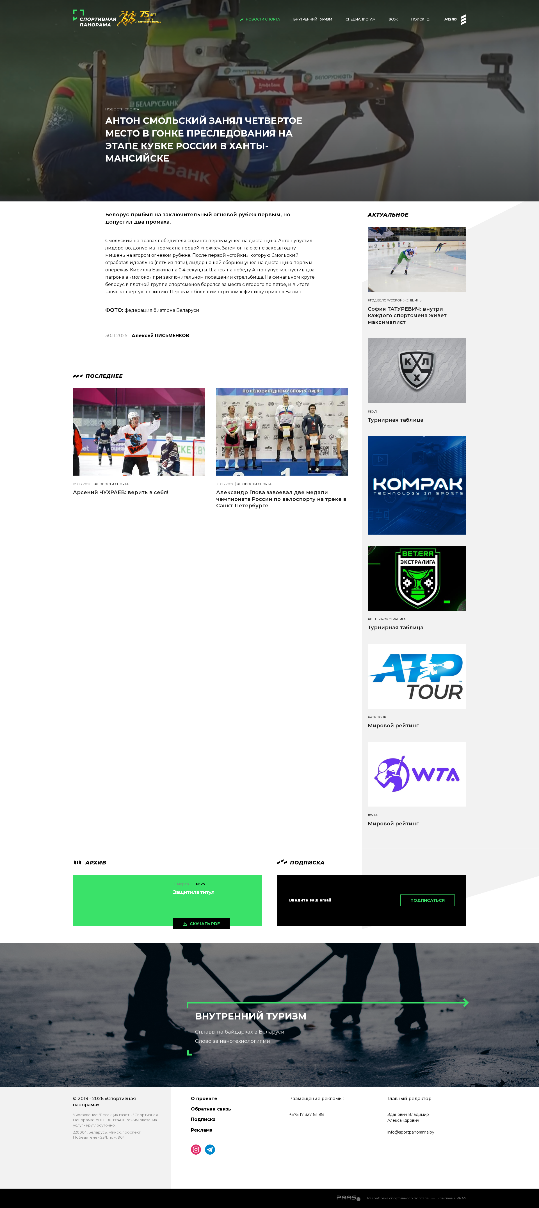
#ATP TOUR (377, 717)
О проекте (204, 1098)
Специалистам (361, 19)
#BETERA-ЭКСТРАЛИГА (387, 619)
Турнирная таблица (395, 420)
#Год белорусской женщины (395, 300)
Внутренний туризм (312, 19)
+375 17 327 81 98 (306, 1114)
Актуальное (388, 215)
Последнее (103, 376)
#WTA (373, 815)
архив (95, 863)
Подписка (203, 1119)
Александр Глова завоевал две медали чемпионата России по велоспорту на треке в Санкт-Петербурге (281, 499)
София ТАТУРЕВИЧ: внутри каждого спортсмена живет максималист (407, 315)
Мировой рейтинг (393, 726)
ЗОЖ (393, 19)
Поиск (417, 19)
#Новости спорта (112, 484)
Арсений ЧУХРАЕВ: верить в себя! (120, 492)
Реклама (202, 1130)
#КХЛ (372, 411)
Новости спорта (263, 19)
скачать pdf (205, 923)
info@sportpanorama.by (410, 1132)
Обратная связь (211, 1109)
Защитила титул (193, 892)
